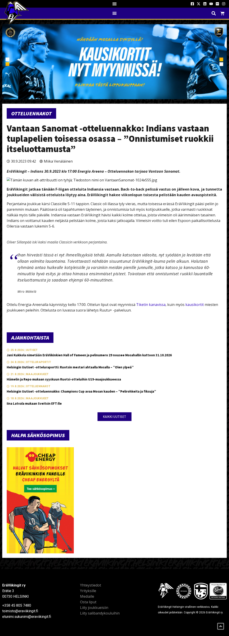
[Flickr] (217, 4)
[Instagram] (224, 4)
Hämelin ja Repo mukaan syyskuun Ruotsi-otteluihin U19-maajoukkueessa (64, 379)
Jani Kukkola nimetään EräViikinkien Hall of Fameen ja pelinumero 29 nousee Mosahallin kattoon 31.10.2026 (89, 355)
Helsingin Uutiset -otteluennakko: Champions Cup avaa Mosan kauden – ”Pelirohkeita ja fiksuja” (81, 391)
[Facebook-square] (192, 4)
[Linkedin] (205, 4)
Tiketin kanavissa (150, 304)
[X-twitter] (198, 4)
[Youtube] (211, 4)
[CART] (222, 13)
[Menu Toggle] (114, 4)
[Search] (213, 13)
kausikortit (194, 304)
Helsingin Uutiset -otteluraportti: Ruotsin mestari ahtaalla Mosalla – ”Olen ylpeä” (70, 367)
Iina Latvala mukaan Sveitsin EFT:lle (34, 403)
